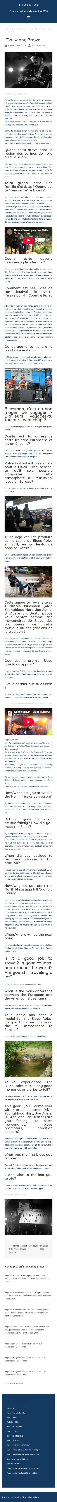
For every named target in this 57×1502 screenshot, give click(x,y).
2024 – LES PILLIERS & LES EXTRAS (18, 1445)
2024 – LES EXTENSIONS (15, 1436)
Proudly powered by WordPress (11, 1497)
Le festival (15, 29)
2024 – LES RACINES (13, 1431)
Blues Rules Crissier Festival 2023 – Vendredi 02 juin (23, 1450)
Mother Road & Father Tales (16, 1413)
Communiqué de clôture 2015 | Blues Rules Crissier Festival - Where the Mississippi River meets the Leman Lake (28, 1296)
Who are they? (11, 1408)
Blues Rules (28, 5)
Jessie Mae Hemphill (13, 1463)
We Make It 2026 (12, 1422)
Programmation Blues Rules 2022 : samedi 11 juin (23, 1473)
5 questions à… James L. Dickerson (17, 1459)
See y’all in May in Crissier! (16, 1195)
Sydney (30, 1497)
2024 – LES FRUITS (13, 1440)
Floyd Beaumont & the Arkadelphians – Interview (18, 1249)
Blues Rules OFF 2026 (13, 1417)
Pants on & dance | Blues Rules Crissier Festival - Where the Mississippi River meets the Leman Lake (27, 1279)
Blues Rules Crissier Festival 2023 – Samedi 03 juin (23, 1454)
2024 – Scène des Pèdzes (14, 1427)
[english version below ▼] (15, 94)
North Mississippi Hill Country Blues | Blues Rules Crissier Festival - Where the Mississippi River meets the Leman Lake (27, 1313)
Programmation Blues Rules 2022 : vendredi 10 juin (23, 1468)
